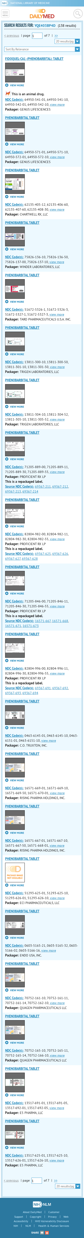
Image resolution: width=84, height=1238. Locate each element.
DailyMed (42, 13)
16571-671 (13, 626)
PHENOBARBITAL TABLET (22, 118)
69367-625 (43, 554)
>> (56, 35)
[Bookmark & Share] (47, 1233)
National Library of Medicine (30, 3)
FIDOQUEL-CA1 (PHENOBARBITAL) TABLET (34, 59)
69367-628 (30, 558)
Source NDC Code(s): (19, 486)
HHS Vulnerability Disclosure (52, 1221)
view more (57, 104)
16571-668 (60, 621)
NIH (16, 1226)
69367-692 (60, 688)
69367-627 (13, 558)
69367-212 (60, 486)
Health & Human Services (53, 1226)
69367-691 (43, 688)
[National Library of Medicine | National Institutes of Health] (42, 1204)
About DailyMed (32, 1212)
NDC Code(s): (14, 99)
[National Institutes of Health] (5, 3)
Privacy (52, 1216)
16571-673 (31, 626)
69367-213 (13, 491)
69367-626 (60, 554)
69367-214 (30, 491)
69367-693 (13, 693)
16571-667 (43, 621)
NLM (28, 1226)
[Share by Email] (42, 1233)
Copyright (35, 1216)
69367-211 (43, 486)
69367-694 (30, 693)
